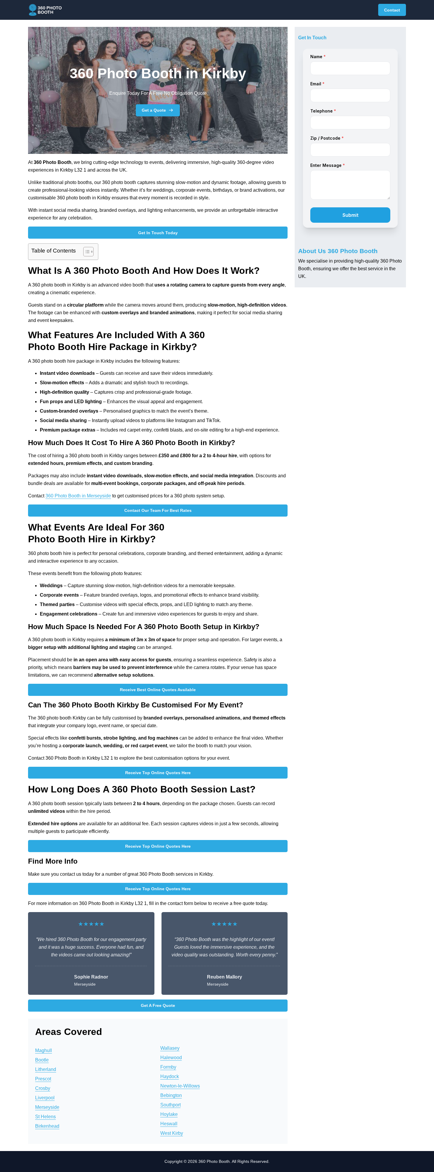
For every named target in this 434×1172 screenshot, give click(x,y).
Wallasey (170, 1048)
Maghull (43, 1050)
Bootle (42, 1059)
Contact (392, 10)
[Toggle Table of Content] (85, 252)
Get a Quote (154, 110)
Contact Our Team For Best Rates (158, 510)
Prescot (43, 1078)
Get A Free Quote (158, 1005)
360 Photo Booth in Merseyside (78, 495)
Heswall (168, 1123)
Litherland (45, 1069)
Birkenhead (47, 1126)
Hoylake (169, 1114)
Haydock (169, 1076)
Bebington (171, 1095)
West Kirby (171, 1133)
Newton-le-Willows (180, 1085)
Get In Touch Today (158, 232)
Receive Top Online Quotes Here (158, 772)
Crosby (42, 1088)
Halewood (171, 1057)
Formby (168, 1067)
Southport (170, 1104)
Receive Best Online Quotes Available (158, 689)
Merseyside (47, 1107)
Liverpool (45, 1097)
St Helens (45, 1116)
